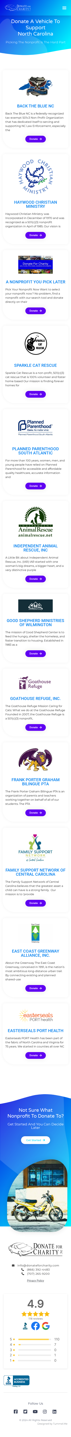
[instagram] (45, 1411)
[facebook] (16, 1411)
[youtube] (35, 1411)
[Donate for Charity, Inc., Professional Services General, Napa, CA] (16, 1381)
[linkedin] (55, 1411)
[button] (64, 7)
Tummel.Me (60, 1423)
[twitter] (26, 1411)
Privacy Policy (35, 1280)
